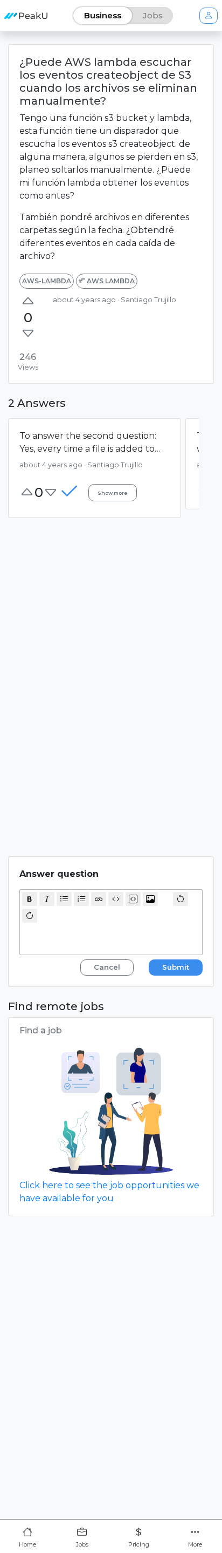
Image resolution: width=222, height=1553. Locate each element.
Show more (112, 493)
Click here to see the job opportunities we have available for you (109, 1191)
